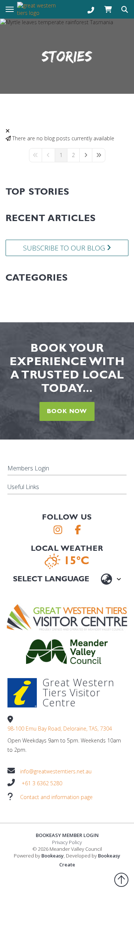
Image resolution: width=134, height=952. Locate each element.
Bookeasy (52, 855)
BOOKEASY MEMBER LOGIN (67, 835)
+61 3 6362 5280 (42, 783)
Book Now (67, 411)
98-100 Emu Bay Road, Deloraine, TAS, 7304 (59, 728)
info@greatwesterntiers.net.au (56, 771)
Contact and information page (56, 797)
